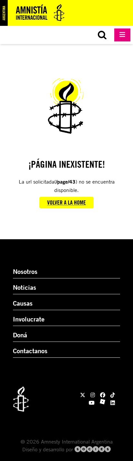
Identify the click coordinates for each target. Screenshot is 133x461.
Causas (23, 303)
